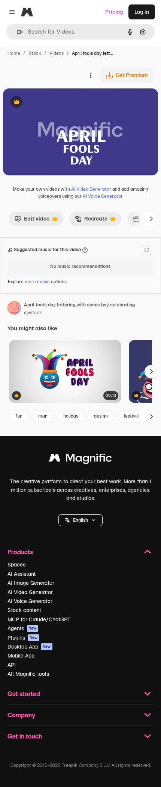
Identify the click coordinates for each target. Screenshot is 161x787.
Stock (34, 53)
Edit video (32, 220)
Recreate (91, 220)
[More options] (90, 75)
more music (37, 282)
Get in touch (24, 736)
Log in (141, 12)
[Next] (151, 219)
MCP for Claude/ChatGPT (38, 619)
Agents (22, 628)
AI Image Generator (30, 583)
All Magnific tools (28, 674)
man (43, 416)
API (11, 665)
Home (13, 53)
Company (21, 715)
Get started (23, 693)
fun (18, 416)
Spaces (16, 564)
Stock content (24, 610)
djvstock (33, 313)
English (80, 520)
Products (20, 552)
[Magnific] (80, 459)
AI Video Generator (91, 189)
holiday (70, 416)
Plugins (22, 637)
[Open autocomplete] (16, 32)
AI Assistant (21, 574)
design (101, 416)
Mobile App (20, 655)
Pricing (114, 12)
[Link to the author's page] (14, 309)
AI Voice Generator (103, 196)
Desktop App (29, 646)
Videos (56, 53)
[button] (80, 520)
